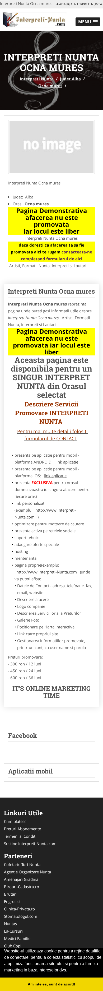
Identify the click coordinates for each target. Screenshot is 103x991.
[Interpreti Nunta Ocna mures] (51, 147)
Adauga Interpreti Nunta (80, 4)
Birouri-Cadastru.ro (21, 886)
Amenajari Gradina (21, 879)
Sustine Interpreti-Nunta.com (30, 843)
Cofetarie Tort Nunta (22, 864)
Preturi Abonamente (22, 828)
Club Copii (13, 945)
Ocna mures (50, 85)
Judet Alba (70, 78)
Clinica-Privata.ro (19, 908)
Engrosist (12, 901)
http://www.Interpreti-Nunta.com (45, 513)
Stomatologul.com (20, 916)
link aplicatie (66, 462)
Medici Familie (17, 938)
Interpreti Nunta (37, 78)
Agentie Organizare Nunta (27, 871)
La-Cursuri (13, 931)
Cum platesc (15, 821)
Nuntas (10, 923)
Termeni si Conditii (21, 836)
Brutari (10, 894)
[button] (88, 21)
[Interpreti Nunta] (34, 19)
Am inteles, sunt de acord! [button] (51, 984)
